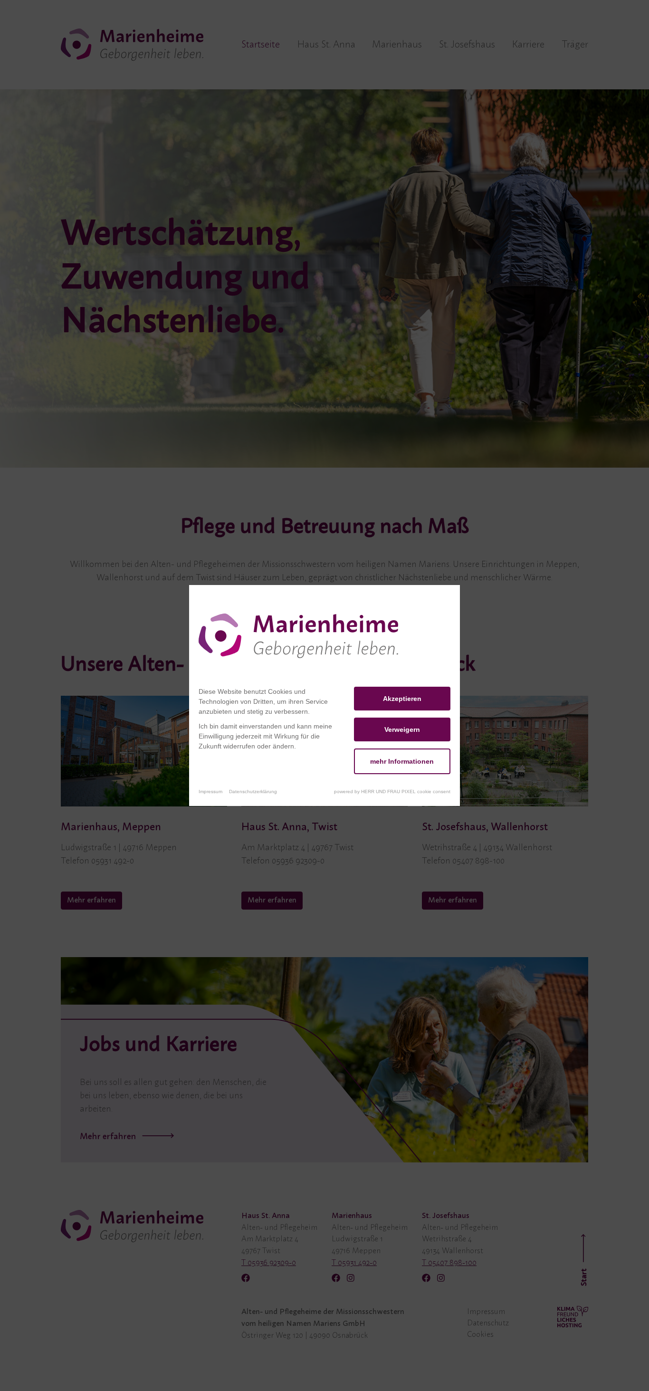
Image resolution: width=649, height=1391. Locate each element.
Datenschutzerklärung (253, 791)
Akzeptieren (402, 698)
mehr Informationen (402, 761)
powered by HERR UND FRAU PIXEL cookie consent (392, 791)
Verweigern (402, 729)
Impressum (210, 791)
